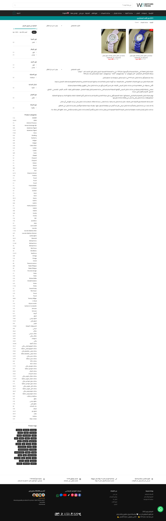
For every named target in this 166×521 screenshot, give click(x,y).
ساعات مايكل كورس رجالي (29, 376)
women (19, 464)
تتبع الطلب (114, 502)
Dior (35, 170)
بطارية (33, 108)
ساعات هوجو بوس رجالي (30, 391)
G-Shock (34, 188)
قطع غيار (34, 411)
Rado (35, 273)
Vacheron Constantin (31, 306)
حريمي (35, 328)
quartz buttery (32, 455)
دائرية (33, 87)
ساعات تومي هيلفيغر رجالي (29, 351)
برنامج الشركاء (113, 497)
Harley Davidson (32, 205)
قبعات (35, 408)
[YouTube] (65, 495)
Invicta (35, 213)
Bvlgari (35, 140)
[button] (16, 13)
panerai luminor (19, 452)
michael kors (22, 447)
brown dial (33, 433)
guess (34, 444)
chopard (33, 438)
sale (23, 458)
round (34, 458)
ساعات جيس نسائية (31, 358)
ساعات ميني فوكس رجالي (29, 381)
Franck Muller (33, 185)
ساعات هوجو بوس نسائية (30, 393)
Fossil (35, 178)
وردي (33, 67)
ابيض (33, 42)
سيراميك (32, 77)
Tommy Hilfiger (32, 298)
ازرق (33, 52)
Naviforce (34, 253)
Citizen (35, 163)
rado (25, 455)
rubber (28, 458)
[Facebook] (79, 495)
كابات (35, 413)
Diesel (35, 165)
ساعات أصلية (33, 343)
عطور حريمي (33, 401)
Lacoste (34, 228)
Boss (35, 133)
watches (33, 464)
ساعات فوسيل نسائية (31, 368)
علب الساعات (33, 406)
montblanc (33, 449)
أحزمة (35, 313)
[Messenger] (61, 494)
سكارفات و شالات (32, 396)
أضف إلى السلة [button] (146, 62)
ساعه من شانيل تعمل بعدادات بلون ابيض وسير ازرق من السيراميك (141, 56)
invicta (35, 215)
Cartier (35, 148)
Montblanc (34, 250)
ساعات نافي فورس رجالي (30, 386)
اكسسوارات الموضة (31, 326)
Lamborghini (33, 235)
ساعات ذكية (33, 363)
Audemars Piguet (32, 128)
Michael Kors (33, 240)
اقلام (35, 323)
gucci (19, 441)
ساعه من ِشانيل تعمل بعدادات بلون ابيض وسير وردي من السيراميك (113, 56)
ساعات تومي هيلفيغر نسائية (29, 353)
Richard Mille (33, 278)
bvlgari (26, 433)
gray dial (25, 441)
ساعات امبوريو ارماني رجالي (29, 346)
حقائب (35, 331)
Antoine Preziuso (32, 123)
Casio (35, 153)
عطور (35, 398)
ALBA (35, 120)
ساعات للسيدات (144, 22)
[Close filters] (46, 26)
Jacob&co (34, 220)
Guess (35, 198)
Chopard (34, 158)
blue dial (19, 430)
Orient (35, 261)
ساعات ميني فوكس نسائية (29, 383)
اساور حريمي (33, 318)
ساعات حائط (33, 361)
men (34, 447)
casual (19, 435)
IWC (35, 218)
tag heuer (33, 461)
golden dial (33, 441)
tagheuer (17, 458)
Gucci (35, 193)
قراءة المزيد (113, 63)
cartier (34, 435)
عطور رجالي (34, 403)
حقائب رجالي (33, 336)
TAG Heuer (34, 291)
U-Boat (34, 301)
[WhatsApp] (57, 495)
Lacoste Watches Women (29, 233)
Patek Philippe (32, 266)
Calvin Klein (33, 145)
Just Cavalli (34, 225)
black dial (26, 430)
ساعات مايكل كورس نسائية (29, 378)
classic (27, 438)
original (28, 452)
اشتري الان (135, 62)
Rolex (35, 283)
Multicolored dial (23, 449)
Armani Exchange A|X (31, 125)
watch (21, 461)
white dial (26, 464)
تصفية (34, 32)
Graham (34, 190)
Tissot (35, 293)
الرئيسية (151, 22)
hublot (28, 444)
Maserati (34, 238)
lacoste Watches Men (30, 230)
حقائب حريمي (33, 333)
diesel (21, 438)
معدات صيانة (33, 418)
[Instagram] (76, 495)
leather (18, 444)
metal (29, 447)
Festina (34, 175)
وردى (33, 55)
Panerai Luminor (32, 263)
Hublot (35, 208)
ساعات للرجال (33, 371)
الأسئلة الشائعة (149, 494)
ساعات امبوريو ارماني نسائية (29, 348)
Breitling (34, 135)
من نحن (115, 494)
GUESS (35, 200)
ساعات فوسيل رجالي (31, 366)
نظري (33, 97)
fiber (16, 438)
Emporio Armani (32, 173)
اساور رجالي (34, 321)
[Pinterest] (72, 495)
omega (34, 452)
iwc (23, 444)
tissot (26, 461)
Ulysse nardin (33, 303)
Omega (34, 255)
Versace (34, 308)
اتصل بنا (115, 499)
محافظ (35, 416)
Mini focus (34, 248)
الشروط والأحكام (148, 497)
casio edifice (26, 435)
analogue (33, 430)
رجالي (35, 341)
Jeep (35, 223)
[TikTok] (68, 495)
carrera (20, 433)
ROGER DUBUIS (32, 281)
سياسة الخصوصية (148, 499)
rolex (20, 455)
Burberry (34, 138)
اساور (35, 316)
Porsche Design (32, 271)
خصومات (34, 338)
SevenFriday (33, 288)
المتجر (115, 504)
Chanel (35, 155)
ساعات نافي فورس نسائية (30, 388)
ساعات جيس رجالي (32, 356)
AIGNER (34, 118)
